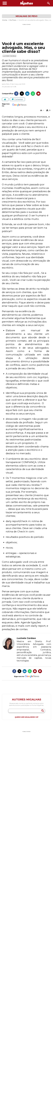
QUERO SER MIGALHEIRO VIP (26, 717)
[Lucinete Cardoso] (8, 649)
